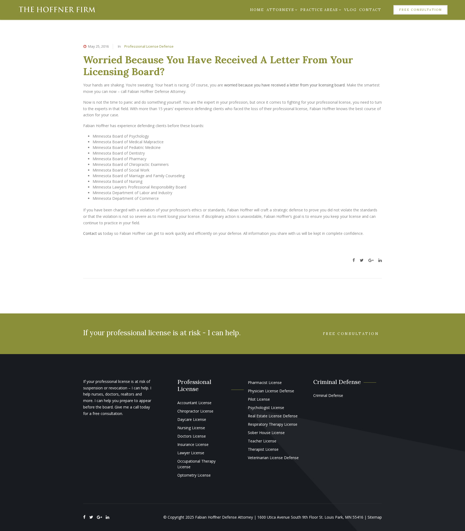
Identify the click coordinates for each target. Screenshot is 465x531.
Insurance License (193, 444)
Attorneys (280, 10)
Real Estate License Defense (273, 415)
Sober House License (266, 432)
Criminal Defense (328, 395)
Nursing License (191, 427)
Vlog (350, 10)
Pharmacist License (265, 382)
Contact (370, 10)
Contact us (92, 233)
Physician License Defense (271, 390)
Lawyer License (190, 452)
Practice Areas (319, 10)
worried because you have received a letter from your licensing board (284, 85)
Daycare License (191, 419)
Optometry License (194, 475)
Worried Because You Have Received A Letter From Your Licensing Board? (218, 65)
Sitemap (375, 517)
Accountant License (194, 402)
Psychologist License (266, 407)
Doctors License (191, 436)
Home (257, 10)
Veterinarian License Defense (273, 457)
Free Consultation (420, 10)
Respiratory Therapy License (272, 424)
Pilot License (259, 399)
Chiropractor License (195, 411)
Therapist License (263, 449)
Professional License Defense (149, 46)
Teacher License (262, 440)
